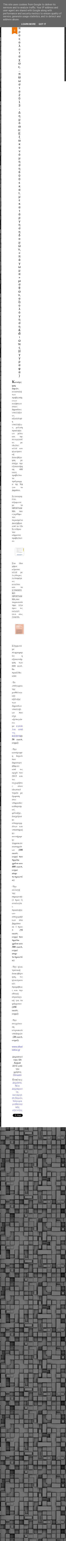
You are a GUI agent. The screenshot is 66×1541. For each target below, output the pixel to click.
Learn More (28, 23)
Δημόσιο (17, 1082)
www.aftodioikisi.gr (17, 1048)
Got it (42, 23)
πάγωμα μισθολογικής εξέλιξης (17, 1105)
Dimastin (17, 1074)
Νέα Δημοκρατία (17, 1088)
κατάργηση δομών (17, 1096)
